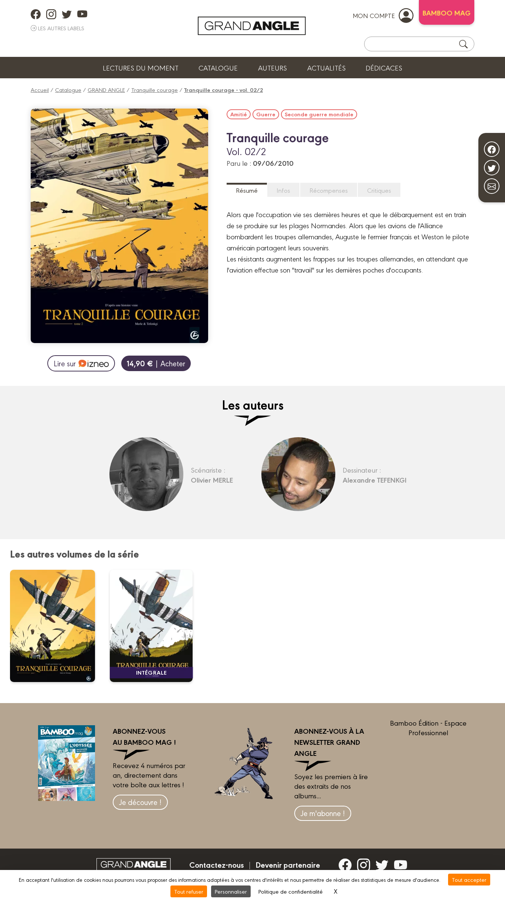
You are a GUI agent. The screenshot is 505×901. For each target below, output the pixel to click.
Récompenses (328, 190)
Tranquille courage (154, 89)
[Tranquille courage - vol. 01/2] (57, 626)
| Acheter (156, 363)
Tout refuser (188, 891)
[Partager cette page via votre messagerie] (492, 186)
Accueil (40, 89)
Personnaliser (231, 891)
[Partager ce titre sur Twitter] (492, 167)
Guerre (265, 114)
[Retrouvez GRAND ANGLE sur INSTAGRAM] (51, 14)
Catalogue (218, 67)
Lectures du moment (141, 67)
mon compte (374, 15)
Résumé (247, 190)
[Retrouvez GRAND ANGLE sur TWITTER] (67, 14)
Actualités (326, 67)
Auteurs (272, 67)
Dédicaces (384, 67)
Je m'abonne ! (323, 813)
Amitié (238, 114)
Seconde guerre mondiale (319, 114)
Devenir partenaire (287, 864)
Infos (283, 190)
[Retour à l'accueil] (252, 26)
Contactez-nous (216, 864)
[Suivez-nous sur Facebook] (492, 149)
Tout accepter (469, 879)
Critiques (379, 190)
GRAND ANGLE (106, 89)
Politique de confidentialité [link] (290, 891)
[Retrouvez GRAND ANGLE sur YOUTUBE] (82, 14)
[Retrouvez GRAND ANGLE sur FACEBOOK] (36, 14)
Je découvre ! (140, 802)
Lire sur (65, 363)
